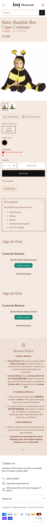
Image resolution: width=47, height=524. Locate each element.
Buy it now (23, 173)
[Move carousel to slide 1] (22, 449)
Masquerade (21, 507)
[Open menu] (3, 5)
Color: (7, 137)
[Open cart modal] (42, 5)
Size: (9, 123)
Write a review (23, 265)
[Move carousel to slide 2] (24, 449)
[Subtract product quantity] (4, 165)
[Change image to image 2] (12, 106)
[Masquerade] (23, 5)
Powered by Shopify (36, 507)
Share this (11, 189)
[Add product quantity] (14, 165)
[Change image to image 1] (5, 106)
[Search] (42, 12)
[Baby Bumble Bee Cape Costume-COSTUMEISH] (23, 71)
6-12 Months (9, 129)
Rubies (7, 31)
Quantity (5, 160)
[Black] (4, 142)
